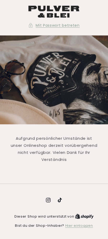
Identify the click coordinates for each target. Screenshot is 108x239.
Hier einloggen (79, 225)
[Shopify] (84, 216)
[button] (54, 25)
